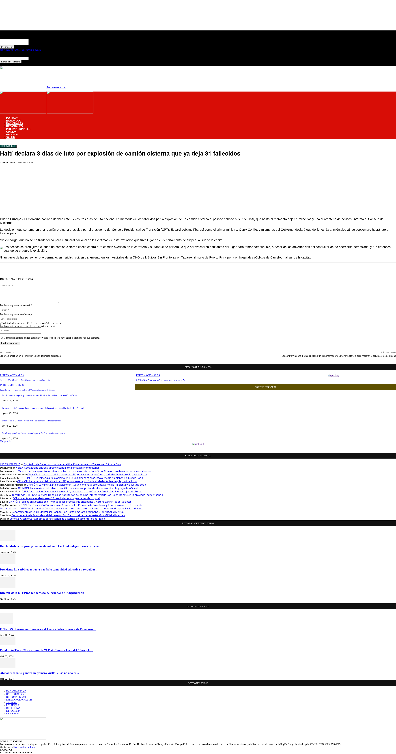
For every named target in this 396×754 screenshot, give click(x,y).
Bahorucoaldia (8, 162)
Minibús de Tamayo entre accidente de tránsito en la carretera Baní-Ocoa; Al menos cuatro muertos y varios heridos (85, 471)
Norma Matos (8, 508)
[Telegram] (144, 163)
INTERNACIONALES (18, 129)
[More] (165, 163)
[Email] (132, 163)
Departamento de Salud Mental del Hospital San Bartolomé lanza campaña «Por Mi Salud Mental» (68, 512)
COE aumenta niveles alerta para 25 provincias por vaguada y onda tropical (56, 498)
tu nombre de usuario (39, 40)
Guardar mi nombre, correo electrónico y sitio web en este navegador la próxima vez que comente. (52, 337)
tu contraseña (35, 43)
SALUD (10, 137)
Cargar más (5, 441)
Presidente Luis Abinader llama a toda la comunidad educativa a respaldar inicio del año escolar (44, 408)
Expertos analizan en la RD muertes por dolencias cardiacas (30, 356)
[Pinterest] (88, 163)
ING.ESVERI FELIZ (10, 464)
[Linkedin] (110, 163)
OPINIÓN (11, 131)
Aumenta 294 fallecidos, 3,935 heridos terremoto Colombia (25, 380)
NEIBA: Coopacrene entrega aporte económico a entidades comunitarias (57, 467)
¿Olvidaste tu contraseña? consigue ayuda (20, 50)
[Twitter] (77, 163)
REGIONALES (14, 126)
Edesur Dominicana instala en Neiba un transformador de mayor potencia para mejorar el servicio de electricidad (339, 356)
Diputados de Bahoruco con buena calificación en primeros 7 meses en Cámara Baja (72, 464)
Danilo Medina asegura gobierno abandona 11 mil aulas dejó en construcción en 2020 (39, 395)
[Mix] (154, 163)
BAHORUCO (13, 120)
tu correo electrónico (39, 58)
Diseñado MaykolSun (24, 747)
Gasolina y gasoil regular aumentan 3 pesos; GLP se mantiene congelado (33, 433)
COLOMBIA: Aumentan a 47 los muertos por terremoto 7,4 (160, 380)
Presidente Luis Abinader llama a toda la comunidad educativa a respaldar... (48, 569)
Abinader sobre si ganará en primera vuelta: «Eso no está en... (39, 673)
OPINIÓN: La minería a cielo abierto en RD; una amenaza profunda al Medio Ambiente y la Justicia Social (87, 474)
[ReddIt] (121, 163)
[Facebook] (66, 163)
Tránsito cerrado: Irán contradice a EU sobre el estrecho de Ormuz (27, 390)
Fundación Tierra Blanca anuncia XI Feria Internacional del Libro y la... (46, 650)
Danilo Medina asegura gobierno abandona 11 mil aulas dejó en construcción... (50, 546)
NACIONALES (14, 123)
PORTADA (12, 118)
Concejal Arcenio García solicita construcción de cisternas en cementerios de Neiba (57, 518)
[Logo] (23, 112)
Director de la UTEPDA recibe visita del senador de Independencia (31, 421)
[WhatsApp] (99, 163)
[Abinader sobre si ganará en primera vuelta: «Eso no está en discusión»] (7, 667)
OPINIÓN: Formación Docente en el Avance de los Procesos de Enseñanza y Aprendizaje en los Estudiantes (70, 501)
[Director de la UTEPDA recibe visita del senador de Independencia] (7, 587)
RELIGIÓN (12, 134)
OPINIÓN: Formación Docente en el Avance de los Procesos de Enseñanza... (48, 629)
